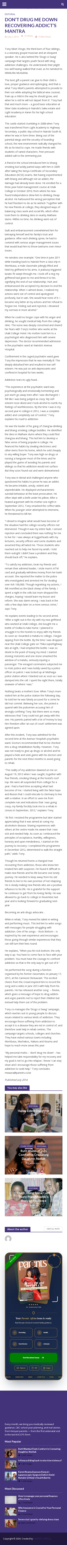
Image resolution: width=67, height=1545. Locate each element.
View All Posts (53, 1229)
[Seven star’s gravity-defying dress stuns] (11, 1523)
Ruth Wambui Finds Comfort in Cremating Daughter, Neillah (34, 1154)
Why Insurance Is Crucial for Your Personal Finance (39, 1509)
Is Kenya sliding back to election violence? (40, 1460)
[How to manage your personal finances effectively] (11, 1499)
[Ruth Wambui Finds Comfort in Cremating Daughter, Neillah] (11, 1452)
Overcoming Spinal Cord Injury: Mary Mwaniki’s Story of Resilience (33, 1196)
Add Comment (28, 1522)
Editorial (10, 14)
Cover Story (26, 1146)
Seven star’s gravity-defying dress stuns (38, 1519)
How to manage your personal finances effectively (38, 1497)
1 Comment (26, 1502)
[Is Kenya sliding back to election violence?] (11, 1464)
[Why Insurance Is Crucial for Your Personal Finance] (11, 1511)
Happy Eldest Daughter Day (33, 1112)
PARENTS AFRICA (41, 1538)
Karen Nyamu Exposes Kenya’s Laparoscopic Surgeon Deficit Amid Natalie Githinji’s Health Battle (36, 1475)
